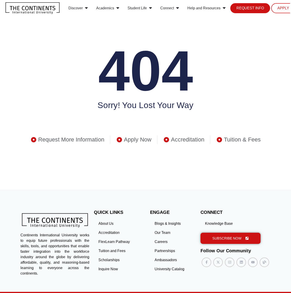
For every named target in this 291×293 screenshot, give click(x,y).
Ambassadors (166, 260)
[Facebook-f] (206, 262)
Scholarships (109, 260)
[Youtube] (253, 262)
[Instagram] (229, 262)
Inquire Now (108, 269)
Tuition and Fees (111, 251)
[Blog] (264, 262)
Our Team (162, 233)
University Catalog (169, 269)
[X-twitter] (218, 262)
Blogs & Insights (168, 223)
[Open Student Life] (150, 8)
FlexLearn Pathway (114, 242)
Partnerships (165, 251)
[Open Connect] (177, 8)
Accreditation (109, 233)
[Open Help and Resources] (224, 8)
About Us (105, 223)
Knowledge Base (219, 223)
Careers (161, 242)
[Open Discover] (86, 8)
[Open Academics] (117, 8)
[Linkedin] (241, 262)
